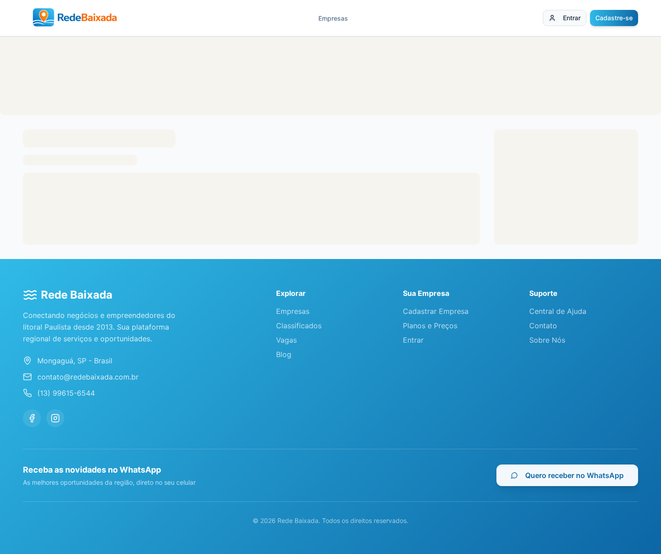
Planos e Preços (430, 325)
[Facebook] (32, 418)
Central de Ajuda (557, 311)
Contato (543, 325)
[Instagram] (55, 418)
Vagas (286, 339)
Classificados (299, 325)
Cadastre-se (614, 18)
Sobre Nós (547, 339)
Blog (283, 354)
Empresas (333, 18)
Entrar (572, 18)
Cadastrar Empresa (436, 311)
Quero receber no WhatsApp (574, 475)
